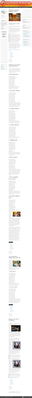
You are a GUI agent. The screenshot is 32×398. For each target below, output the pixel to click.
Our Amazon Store (26, 45)
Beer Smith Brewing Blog (26, 32)
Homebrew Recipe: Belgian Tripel (14, 10)
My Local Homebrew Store (27, 43)
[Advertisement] (5, 50)
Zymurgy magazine (11, 28)
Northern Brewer (25, 44)
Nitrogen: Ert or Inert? (14, 23)
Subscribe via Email (4, 20)
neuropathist (10, 343)
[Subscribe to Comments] (4, 68)
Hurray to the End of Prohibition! (14, 319)
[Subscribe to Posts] (4, 66)
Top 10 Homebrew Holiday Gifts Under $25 (14, 257)
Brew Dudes (25, 33)
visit (13, 33)
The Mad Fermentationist (26, 36)
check (9, 217)
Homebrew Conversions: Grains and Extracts (14, 65)
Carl (9, 12)
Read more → (10, 242)
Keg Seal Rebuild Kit (4, 36)
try (17, 370)
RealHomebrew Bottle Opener (4, 34)
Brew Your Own (25, 34)
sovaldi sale (10, 260)
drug (10, 69)
